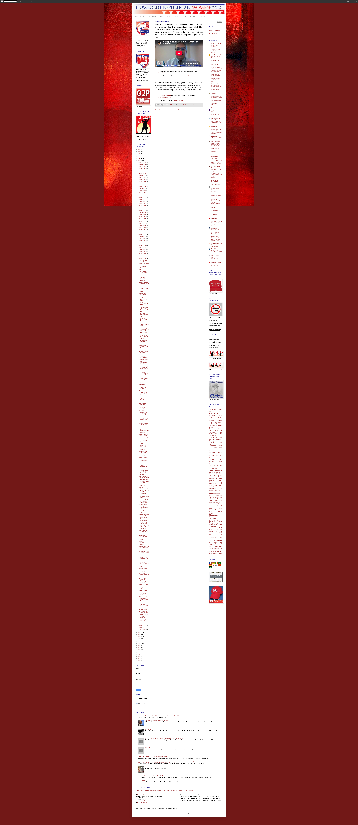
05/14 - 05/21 (142, 225)
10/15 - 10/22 (142, 184)
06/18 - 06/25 (142, 214)
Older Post (200, 110)
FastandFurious (213, 468)
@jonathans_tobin (166, 95)
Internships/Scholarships (214, 490)
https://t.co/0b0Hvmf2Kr (164, 97)
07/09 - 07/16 (142, 208)
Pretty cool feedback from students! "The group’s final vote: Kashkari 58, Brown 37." (158, 715)
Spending (218, 543)
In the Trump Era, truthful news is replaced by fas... (144, 315)
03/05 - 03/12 (142, 247)
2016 (139, 632)
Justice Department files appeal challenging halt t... (144, 265)
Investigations (214, 494)
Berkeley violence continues (143, 352)
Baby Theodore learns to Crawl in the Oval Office (144, 613)
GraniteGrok (214, 136)
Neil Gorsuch (186, 104)
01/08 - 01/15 (142, 627)
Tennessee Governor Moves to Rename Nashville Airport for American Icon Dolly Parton (215, 59)
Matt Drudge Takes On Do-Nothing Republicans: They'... (143, 441)
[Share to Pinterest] (163, 105)
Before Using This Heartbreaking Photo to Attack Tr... (143, 598)
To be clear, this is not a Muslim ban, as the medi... (143, 586)
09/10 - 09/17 (142, 190)
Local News (218, 500)
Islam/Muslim (218, 495)
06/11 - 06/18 (142, 216)
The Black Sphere (215, 148)
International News (215, 488)
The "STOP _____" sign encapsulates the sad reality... (144, 430)
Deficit (210, 458)
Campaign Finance (215, 441)
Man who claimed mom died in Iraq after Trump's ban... (144, 419)
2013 (139, 639)
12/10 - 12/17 (142, 168)
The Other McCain (215, 118)
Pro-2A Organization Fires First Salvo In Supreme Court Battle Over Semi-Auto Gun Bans (215, 78)
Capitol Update (213, 444)
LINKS (185, 16)
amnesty (215, 553)
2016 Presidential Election (215, 413)
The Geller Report (215, 141)
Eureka (217, 465)
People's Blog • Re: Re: (216, 169)
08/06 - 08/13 (142, 199)
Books (220, 432)
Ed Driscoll (214, 228)
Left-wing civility (217, 497)
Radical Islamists (215, 529)
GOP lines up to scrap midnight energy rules (143, 522)
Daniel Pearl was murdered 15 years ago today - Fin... (144, 392)
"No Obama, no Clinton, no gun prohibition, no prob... (143, 289)
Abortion (211, 420)
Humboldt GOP (213, 483)
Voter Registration (213, 546)
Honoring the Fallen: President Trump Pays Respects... (144, 386)
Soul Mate (147, 747)
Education (212, 465)
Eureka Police (214, 214)
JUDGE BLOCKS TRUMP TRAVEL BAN (144, 324)
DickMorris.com (215, 172)
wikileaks (211, 555)
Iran (210, 495)
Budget (211, 433)
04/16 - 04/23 (142, 234)
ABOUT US (143, 16)
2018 (139, 158)
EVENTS (161, 16)
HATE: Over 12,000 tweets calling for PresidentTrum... (144, 329)
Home (136, 16)
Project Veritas (218, 524)
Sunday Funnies (143, 609)
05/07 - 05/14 (142, 227)
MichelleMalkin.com (216, 249)
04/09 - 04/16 (142, 236)
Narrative (214, 509)
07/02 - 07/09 (142, 210)
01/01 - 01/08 (142, 629)
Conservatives (217, 450)
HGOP (210, 480)
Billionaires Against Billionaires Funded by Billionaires (216, 190)
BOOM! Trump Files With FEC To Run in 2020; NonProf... (144, 453)
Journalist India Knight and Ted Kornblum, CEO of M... (143, 558)
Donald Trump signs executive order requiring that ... (144, 548)
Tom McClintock (218, 545)
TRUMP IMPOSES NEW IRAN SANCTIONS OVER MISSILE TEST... (143, 302)
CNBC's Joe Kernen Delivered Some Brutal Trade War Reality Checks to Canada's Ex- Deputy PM (216, 130)
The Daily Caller (215, 74)
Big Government (215, 428)
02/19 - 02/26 (142, 251)
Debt (220, 455)
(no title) (147, 766)
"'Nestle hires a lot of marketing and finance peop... (144, 356)
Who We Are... (148, 729)
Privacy (211, 523)
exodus (220, 553)
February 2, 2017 (185, 75)
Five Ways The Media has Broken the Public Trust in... (143, 447)
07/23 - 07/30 (142, 203)
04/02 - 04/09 (142, 238)
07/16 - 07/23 (142, 206)
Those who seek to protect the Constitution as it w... (144, 380)
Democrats (180, 104)
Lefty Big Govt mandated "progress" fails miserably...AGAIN (152, 756)
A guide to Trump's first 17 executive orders (144, 543)
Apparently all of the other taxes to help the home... (144, 501)
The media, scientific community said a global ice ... (144, 618)
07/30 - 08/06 (142, 201)
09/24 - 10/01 (142, 186)
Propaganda (212, 526)
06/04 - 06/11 (142, 219)
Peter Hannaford (215, 517)
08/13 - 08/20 (142, 197)
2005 (139, 654)
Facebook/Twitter (214, 467)
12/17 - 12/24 (142, 166)
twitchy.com (214, 126)
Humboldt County (215, 482)
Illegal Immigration (215, 485)
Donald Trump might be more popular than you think (144, 295)
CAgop (215, 433)
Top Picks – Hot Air (216, 262)
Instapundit (214, 218)
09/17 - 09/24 (142, 188)
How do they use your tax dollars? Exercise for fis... (144, 532)
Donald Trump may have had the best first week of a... (144, 516)
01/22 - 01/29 (142, 623)
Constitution (212, 452)
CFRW (220, 433)
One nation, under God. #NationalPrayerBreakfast (144, 361)
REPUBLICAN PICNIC (214, 527)
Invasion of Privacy (215, 491)
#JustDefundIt (212, 409)
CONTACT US (141, 794)
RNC (220, 528)
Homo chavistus (214, 246)
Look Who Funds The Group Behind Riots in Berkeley (143, 278)
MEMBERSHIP (152, 16)
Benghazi (219, 424)
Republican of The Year (215, 537)
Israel (210, 497)
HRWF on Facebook (142, 802)
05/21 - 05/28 (142, 223)
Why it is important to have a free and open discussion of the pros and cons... (164, 738)
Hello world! (213, 215)
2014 (139, 636)
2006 (139, 652)
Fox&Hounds (214, 194)
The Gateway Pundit (216, 44)
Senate (217, 539)
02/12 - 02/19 (142, 254)
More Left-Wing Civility (143, 261)
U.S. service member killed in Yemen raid (144, 575)
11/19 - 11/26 (142, 175)
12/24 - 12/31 (142, 164)
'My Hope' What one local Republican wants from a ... (144, 553)
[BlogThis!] (158, 105)
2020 (139, 154)
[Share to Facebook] (162, 105)
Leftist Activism (215, 499)
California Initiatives (215, 437)
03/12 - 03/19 (142, 245)
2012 (139, 641)
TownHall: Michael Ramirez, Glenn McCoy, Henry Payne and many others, (163, 790)
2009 (139, 647)
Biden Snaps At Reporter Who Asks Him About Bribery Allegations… (216, 239)
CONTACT (203, 16)
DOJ (217, 455)
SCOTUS (192, 104)
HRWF (214, 480)
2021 (139, 151)
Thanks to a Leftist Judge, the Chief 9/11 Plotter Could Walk (215, 144)
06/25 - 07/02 (142, 212)
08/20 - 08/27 (142, 195)
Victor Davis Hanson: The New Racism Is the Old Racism (152, 776)
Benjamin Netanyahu (214, 425)
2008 (139, 649)
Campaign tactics (215, 442)
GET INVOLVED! (193, 16)
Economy (212, 464)
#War (220, 409)
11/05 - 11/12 (142, 179)
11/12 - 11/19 (142, 177)
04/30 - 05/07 (142, 230)
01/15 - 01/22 (142, 625)
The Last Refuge (215, 83)
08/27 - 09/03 (142, 192)
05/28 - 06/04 (142, 221)
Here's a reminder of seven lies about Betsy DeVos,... (144, 478)
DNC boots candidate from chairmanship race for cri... (143, 412)
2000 (139, 660)
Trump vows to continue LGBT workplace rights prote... (144, 495)
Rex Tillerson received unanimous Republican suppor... (142, 406)
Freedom (211, 470)
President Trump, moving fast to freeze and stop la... (143, 368)
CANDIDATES (177, 16)
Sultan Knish (214, 187)
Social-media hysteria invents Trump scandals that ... (143, 347)
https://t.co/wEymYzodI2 (165, 72)
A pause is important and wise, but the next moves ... (144, 425)
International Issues (215, 487)
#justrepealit (212, 411)
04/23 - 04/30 (142, 232)
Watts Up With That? (216, 161)
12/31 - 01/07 (142, 162)
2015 (139, 634)
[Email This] (156, 105)
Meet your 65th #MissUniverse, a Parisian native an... (144, 564)
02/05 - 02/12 (142, 256)
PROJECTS (168, 16)
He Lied (219, 480)
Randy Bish (140, 790)
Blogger (208, 813)
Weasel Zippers (215, 236)
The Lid (213, 207)
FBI (221, 465)
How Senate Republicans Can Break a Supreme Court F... (144, 489)
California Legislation (215, 439)
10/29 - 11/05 (142, 182)
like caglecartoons (188, 790)
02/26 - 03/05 (142, 249)
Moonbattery (214, 156)
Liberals (211, 500)
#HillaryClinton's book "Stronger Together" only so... (143, 459)
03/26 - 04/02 (142, 240)
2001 (139, 658)
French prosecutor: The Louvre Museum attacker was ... (144, 309)
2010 (139, 645)
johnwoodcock (195, 813)
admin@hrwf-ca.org (146, 801)
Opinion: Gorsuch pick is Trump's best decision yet (144, 436)
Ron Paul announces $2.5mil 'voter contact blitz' (157, 720)
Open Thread (214, 158)
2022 (139, 149)
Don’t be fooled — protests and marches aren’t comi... (143, 592)
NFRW (215, 508)
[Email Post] (167, 104)
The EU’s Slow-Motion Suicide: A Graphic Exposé (216, 114)
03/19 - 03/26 (142, 243)
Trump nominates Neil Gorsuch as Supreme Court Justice (143, 472)
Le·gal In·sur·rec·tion (216, 55)
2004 (139, 656)
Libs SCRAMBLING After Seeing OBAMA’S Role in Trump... (144, 605)
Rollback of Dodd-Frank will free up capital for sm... (144, 284)
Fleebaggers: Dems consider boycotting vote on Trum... (144, 483)
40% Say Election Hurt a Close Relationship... (143, 320)
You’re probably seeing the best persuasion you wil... (143, 506)
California (212, 436)
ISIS (220, 483)
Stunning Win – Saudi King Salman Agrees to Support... (143, 580)
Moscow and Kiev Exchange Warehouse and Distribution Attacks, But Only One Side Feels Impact (216, 88)
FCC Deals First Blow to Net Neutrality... (143, 342)
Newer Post (158, 110)
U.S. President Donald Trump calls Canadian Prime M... (143, 537)
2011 (139, 643)
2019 (139, 156)
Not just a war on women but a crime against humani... (143, 272)
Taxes (211, 545)
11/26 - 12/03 (142, 173)
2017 (139, 160)
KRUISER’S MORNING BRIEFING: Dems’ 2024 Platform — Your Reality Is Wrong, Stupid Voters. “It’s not (216, 222)
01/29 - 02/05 (142, 258)
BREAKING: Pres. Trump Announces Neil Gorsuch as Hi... (143, 466)
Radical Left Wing (214, 531)
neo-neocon (214, 199)
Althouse (213, 93)
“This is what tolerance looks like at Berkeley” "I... (143, 374)
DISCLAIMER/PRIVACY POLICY (145, 804)
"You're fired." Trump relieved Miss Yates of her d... (144, 527)
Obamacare (213, 515)
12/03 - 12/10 (142, 171)
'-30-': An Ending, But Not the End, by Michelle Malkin (216, 252)
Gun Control (218, 478)
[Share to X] (160, 105)
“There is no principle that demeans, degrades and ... (144, 399)
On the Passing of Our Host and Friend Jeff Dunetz (216, 210)
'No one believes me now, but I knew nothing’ (143, 570)
